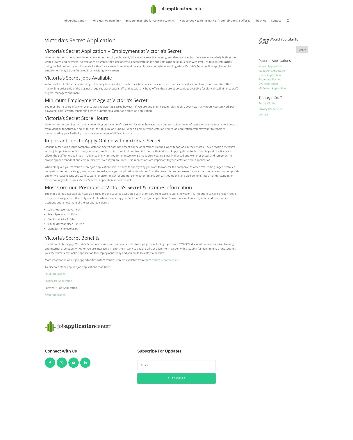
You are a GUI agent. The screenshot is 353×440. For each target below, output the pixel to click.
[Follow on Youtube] (73, 362)
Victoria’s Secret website (164, 260)
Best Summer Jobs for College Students (150, 20)
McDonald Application (272, 88)
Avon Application (55, 295)
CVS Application (268, 83)
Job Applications (74, 20)
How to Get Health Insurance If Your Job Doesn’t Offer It (214, 20)
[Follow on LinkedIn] (85, 362)
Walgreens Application (272, 70)
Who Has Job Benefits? (106, 20)
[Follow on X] (62, 362)
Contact (276, 20)
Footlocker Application (58, 281)
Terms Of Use (267, 103)
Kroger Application (270, 66)
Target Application (270, 79)
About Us (260, 20)
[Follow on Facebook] (50, 362)
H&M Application (55, 274)
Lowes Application (270, 75)
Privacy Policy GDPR (271, 109)
